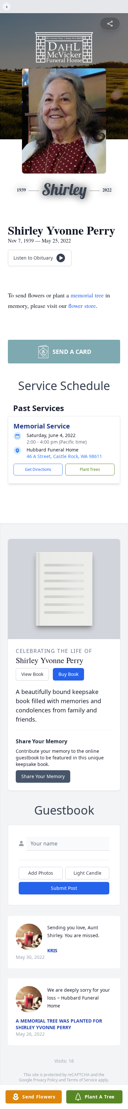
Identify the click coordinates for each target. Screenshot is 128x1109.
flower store (82, 306)
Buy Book (68, 674)
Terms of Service (82, 1080)
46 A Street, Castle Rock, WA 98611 (64, 456)
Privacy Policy (45, 1080)
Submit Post (64, 888)
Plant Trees (90, 469)
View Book (32, 674)
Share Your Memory (43, 776)
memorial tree (87, 295)
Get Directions (38, 469)
